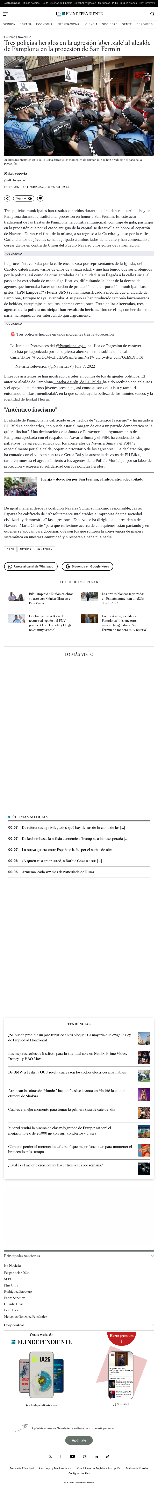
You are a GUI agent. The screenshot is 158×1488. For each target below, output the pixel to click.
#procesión (104, 334)
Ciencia (91, 24)
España (26, 24)
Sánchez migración (85, 3)
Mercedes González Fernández (25, 1317)
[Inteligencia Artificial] (41, 1397)
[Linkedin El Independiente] (96, 1457)
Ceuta (45, 3)
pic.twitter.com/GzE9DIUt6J (119, 357)
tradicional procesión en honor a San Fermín (77, 216)
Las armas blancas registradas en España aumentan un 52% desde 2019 (123, 598)
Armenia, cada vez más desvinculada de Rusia (58, 872)
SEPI (7, 1279)
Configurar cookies (79, 1473)
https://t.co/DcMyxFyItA (43, 357)
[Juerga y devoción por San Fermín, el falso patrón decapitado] (20, 486)
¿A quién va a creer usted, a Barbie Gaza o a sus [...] (62, 861)
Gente (127, 24)
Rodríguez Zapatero (18, 1291)
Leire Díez (11, 1310)
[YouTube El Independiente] (72, 1457)
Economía (44, 24)
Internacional (69, 24)
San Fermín (44, 549)
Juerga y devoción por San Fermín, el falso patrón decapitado (92, 479)
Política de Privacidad (22, 1468)
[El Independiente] (79, 14)
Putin (115, 3)
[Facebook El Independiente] (61, 1457)
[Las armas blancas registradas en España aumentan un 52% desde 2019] (89, 599)
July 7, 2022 (85, 366)
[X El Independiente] (50, 1457)
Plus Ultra (11, 1285)
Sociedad (109, 24)
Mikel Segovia (15, 173)
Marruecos (104, 3)
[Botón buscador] (152, 14)
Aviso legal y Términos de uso (55, 1468)
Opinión (9, 24)
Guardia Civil (13, 1304)
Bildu (10, 549)
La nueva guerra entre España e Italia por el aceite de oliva (67, 850)
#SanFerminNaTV (79, 357)
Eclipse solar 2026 (17, 1273)
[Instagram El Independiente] (84, 1457)
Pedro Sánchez (14, 1298)
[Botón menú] (5, 14)
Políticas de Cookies (136, 1468)
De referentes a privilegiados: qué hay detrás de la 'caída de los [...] (73, 827)
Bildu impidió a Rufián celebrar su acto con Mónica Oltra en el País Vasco (51, 598)
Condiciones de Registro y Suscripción (99, 1468)
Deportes (144, 24)
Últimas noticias (31, 3)
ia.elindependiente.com (41, 1405)
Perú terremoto (147, 3)
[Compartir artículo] (7, 198)
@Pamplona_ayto (71, 345)
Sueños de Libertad (61, 3)
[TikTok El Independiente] (107, 1457)
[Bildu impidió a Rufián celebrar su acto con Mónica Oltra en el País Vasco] (16, 599)
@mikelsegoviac (15, 180)
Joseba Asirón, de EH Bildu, (78, 382)
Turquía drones (128, 3)
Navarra (24, 36)
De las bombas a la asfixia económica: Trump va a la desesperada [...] (75, 838)
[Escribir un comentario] (40, 198)
